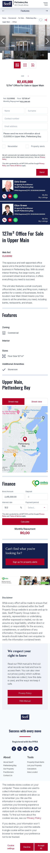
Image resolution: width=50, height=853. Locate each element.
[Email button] (10, 196)
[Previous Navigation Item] (3, 11)
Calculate (25, 522)
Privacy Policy (25, 693)
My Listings (43, 197)
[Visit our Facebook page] (14, 748)
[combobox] (26, 76)
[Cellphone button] (4, 196)
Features (25, 10)
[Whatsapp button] (15, 196)
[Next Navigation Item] (47, 11)
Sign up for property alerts (25, 562)
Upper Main (6, 22)
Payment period (32, 502)
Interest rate (7, 502)
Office (14, 22)
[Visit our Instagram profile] (30, 748)
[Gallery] (17, 65)
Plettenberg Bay (31, 18)
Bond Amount (7, 491)
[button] (3, 41)
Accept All (41, 847)
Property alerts (38, 146)
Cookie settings (10, 847)
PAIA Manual (25, 701)
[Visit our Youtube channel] (36, 748)
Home (4, 18)
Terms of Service (16, 165)
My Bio (45, 195)
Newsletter (13, 146)
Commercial (12, 18)
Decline (26, 847)
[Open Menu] (45, 4)
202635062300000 (38, 190)
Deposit (29, 491)
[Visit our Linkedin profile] (25, 748)
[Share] (46, 20)
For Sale (21, 18)
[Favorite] (41, 20)
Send (42, 172)
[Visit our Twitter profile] (19, 748)
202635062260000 (38, 214)
